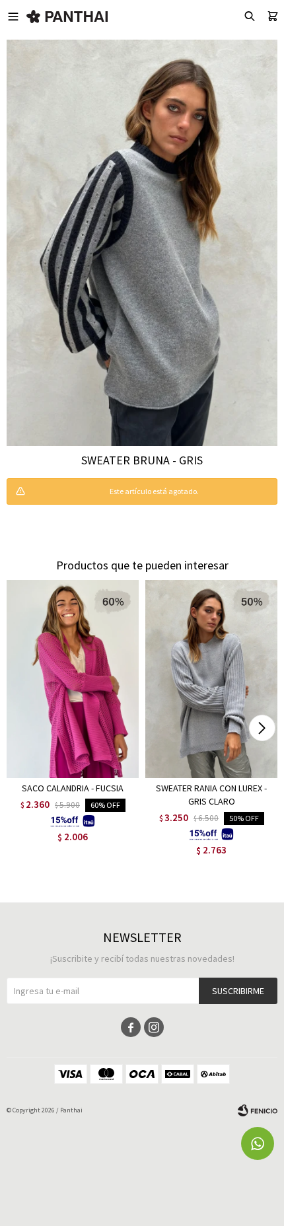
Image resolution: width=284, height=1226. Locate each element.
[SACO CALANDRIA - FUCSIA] (73, 679)
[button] (262, 727)
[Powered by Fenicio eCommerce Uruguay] (257, 1110)
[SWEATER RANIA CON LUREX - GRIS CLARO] (211, 679)
